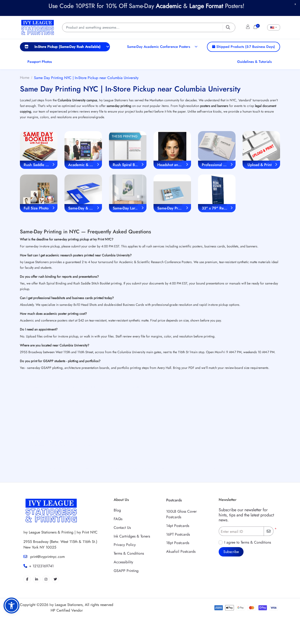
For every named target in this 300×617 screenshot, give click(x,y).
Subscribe (231, 551)
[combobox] (273, 27)
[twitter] (55, 579)
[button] (11, 605)
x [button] (295, 4)
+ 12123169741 (41, 566)
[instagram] (46, 579)
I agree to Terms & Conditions (247, 542)
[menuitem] (65, 46)
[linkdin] (36, 579)
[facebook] (27, 579)
